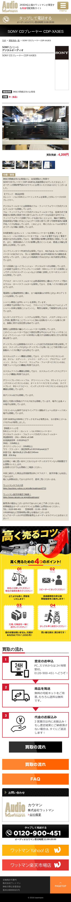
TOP (4, 40)
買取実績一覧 (14, 40)
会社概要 (35, 814)
